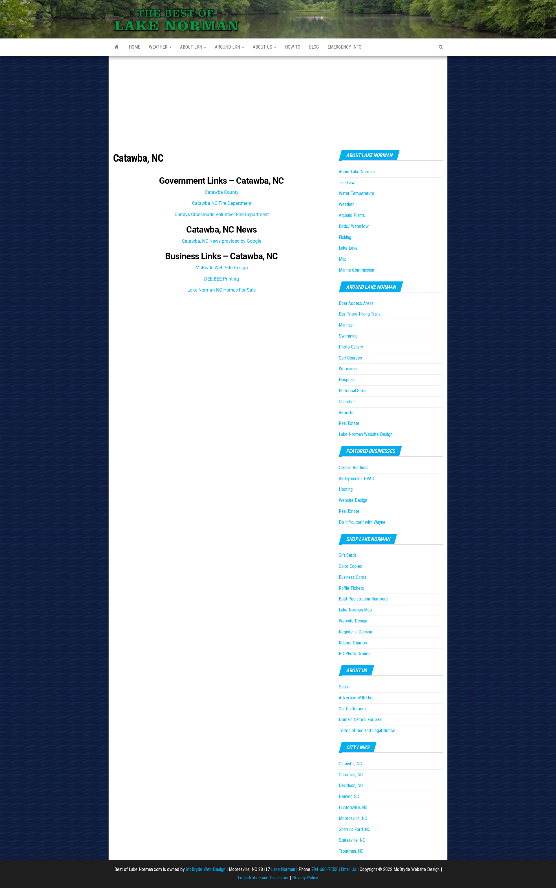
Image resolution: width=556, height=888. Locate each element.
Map (343, 259)
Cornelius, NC (351, 775)
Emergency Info (344, 47)
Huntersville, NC (353, 807)
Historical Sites (352, 390)
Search (345, 687)
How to (292, 47)
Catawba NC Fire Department (221, 203)
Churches (347, 401)
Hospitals (347, 379)
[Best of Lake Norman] (117, 47)
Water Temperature (356, 193)
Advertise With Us (355, 698)
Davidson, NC (351, 785)
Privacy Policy (305, 877)
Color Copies (350, 566)
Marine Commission (356, 270)
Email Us (348, 869)
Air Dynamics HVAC (356, 478)
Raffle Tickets (351, 588)
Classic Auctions (353, 467)
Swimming (348, 336)
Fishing (345, 237)
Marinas (346, 325)
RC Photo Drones (354, 653)
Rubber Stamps (353, 643)
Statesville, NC (352, 840)
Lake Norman (283, 869)
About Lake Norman (357, 171)
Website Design (353, 500)
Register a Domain (355, 632)
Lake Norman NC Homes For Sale (221, 290)
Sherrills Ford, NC (354, 829)
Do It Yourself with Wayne (362, 522)
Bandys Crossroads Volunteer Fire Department (222, 214)
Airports (346, 412)
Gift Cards (348, 555)
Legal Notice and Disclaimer (263, 877)
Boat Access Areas (356, 303)
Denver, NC (349, 796)
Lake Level (349, 248)
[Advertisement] (278, 99)
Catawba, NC (350, 764)
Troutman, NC (351, 851)
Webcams (348, 368)
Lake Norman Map (355, 610)
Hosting (346, 489)
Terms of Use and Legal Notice (367, 730)
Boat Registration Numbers (363, 599)
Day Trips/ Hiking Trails (360, 314)
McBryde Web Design (205, 869)
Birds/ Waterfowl (354, 226)
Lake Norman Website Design (365, 434)
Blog (314, 47)
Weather (159, 47)
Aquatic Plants (352, 215)
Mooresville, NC (353, 818)
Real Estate (349, 423)
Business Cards (352, 577)
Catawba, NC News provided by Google (221, 241)
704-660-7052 (324, 869)
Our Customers (352, 709)
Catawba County (222, 192)
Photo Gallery (351, 347)
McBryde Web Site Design (221, 267)
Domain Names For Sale (361, 719)
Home (134, 47)
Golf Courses (350, 358)
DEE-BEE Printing (221, 279)
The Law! (347, 182)
